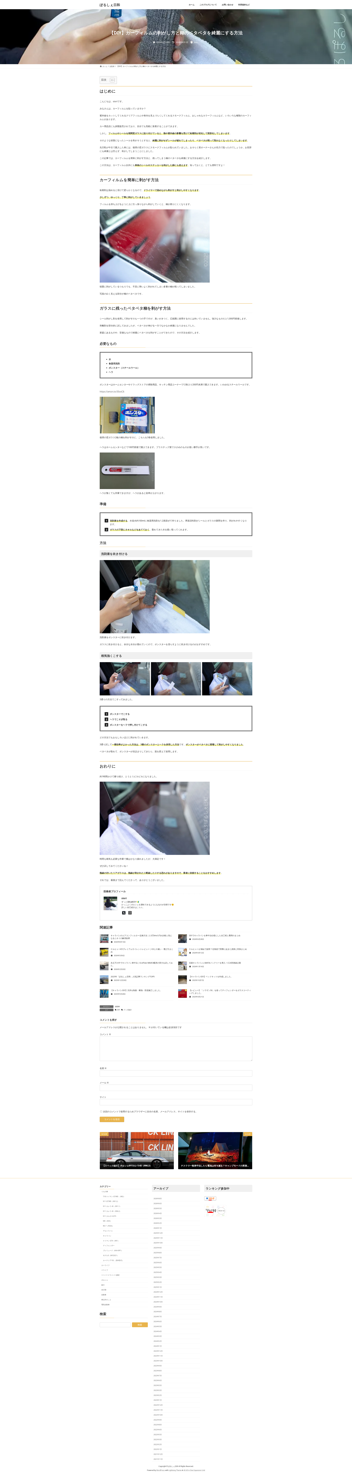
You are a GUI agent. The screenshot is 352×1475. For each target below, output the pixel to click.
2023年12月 (158, 1351)
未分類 (103, 1290)
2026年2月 (158, 1223)
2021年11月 (158, 1459)
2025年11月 (158, 1238)
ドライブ (104, 1270)
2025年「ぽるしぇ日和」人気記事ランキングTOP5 (133, 976)
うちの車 (104, 1191)
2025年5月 (158, 1267)
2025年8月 (158, 1252)
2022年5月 (158, 1434)
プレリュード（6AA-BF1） (113, 1250)
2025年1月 (158, 1287)
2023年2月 (158, 1395)
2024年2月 (158, 1341)
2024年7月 (158, 1316)
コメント (105, 1034)
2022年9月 (158, 1420)
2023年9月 (158, 1366)
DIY (118, 1010)
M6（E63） (107, 1221)
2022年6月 (158, 1429)
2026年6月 (158, 1203)
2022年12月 (158, 1405)
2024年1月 (158, 1346)
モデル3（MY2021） (111, 1255)
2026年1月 (158, 1228)
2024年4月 (158, 1331)
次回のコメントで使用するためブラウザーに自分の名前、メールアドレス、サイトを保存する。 (150, 1111)
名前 (103, 1068)
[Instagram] (130, 912)
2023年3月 (158, 1390)
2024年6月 (158, 1321)
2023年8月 (158, 1370)
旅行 (103, 1285)
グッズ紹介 (127, 1010)
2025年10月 (158, 1243)
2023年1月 (158, 1400)
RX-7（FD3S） (108, 1226)
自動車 (117, 1006)
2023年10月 (158, 1361)
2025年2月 (158, 1282)
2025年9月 (158, 1248)
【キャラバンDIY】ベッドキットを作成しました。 (211, 976)
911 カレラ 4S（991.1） (112, 1206)
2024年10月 (158, 1302)
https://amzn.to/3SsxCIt (112, 391)
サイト (103, 1097)
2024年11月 (158, 1297)
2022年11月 (158, 1410)
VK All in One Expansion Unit (194, 1470)
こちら (140, 907)
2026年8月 (158, 1198)
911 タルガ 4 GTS (109, 1216)
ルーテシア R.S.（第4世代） (113, 1260)
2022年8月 (158, 1424)
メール (104, 1082)
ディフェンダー (109, 1245)
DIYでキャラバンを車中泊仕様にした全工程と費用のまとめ (214, 935)
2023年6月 (158, 1380)
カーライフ (105, 1265)
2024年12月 (158, 1292)
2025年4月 (158, 1272)
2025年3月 (158, 1277)
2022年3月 (158, 1439)
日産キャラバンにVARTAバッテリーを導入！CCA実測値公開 (215, 962)
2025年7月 (158, 1257)
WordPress (160, 1470)
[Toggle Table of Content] (111, 80)
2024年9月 (158, 1307)
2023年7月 (158, 1375)
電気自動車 (105, 1304)
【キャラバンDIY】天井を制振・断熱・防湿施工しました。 (136, 990)
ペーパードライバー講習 (110, 1275)
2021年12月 (158, 1454)
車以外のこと (106, 1299)
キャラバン (107, 1236)
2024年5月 (158, 1326)
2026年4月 (158, 1213)
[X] (123, 912)
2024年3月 (158, 1336)
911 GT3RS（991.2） (111, 1201)
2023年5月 (158, 1385)
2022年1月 (158, 1449)
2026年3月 (158, 1218)
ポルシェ (104, 1280)
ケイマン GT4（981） (111, 1240)
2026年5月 (158, 1208)
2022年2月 (158, 1444)
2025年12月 (158, 1233)
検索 (140, 1324)
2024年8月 (158, 1311)
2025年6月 (158, 1262)
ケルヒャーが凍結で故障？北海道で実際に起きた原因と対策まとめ (218, 949)
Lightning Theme (175, 1470)
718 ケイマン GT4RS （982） (114, 1196)
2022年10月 (158, 1415)
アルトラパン (108, 1231)
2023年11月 (158, 1356)
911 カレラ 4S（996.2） (112, 1211)
